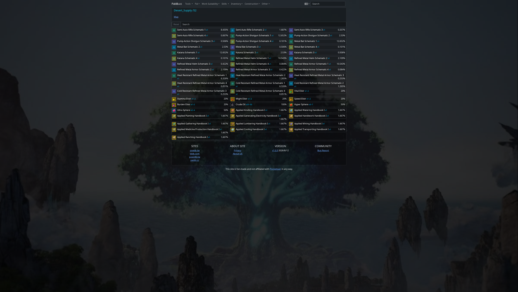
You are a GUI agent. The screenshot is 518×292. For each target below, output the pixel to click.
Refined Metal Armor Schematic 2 (194, 69)
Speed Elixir (300, 98)
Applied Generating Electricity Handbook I (257, 115)
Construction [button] (251, 3)
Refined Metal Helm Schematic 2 (310, 58)
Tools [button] (188, 3)
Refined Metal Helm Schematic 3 (193, 63)
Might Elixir (241, 98)
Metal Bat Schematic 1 (305, 41)
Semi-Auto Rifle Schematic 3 (308, 29)
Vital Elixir (299, 90)
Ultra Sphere (183, 110)
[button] (307, 3)
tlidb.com (195, 153)
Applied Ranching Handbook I (192, 137)
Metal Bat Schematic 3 (247, 46)
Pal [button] (196, 3)
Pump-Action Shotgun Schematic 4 (253, 41)
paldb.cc (194, 160)
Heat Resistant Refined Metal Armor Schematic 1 (202, 75)
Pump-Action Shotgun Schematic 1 (253, 35)
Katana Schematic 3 (304, 52)
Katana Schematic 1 (187, 52)
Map (176, 16)
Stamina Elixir (184, 98)
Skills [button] (224, 3)
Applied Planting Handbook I (192, 115)
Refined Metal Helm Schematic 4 (252, 63)
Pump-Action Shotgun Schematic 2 (312, 35)
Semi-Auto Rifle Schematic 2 (250, 29)
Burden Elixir (183, 104)
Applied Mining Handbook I (308, 123)
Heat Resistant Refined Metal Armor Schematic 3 (319, 75)
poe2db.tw (194, 156)
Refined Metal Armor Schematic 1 (311, 63)
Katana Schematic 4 (187, 58)
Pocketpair (275, 168)
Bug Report (323, 150)
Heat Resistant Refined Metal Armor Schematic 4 (202, 83)
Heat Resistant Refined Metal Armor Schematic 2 (260, 75)
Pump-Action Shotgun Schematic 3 (195, 41)
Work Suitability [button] (210, 3)
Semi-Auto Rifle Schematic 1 (191, 29)
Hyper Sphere (301, 104)
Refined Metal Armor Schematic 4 (311, 69)
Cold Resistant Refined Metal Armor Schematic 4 (260, 90)
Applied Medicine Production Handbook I (198, 129)
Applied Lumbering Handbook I (252, 123)
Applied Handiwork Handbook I (310, 115)
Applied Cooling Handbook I (250, 129)
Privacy (237, 150)
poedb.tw (195, 150)
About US (237, 153)
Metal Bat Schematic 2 (188, 46)
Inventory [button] (236, 3)
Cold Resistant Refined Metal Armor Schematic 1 (260, 83)
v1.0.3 (275, 150)
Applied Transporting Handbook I (311, 129)
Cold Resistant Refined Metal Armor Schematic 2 (319, 83)
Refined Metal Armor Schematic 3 (253, 69)
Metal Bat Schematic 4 (305, 46)
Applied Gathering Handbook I (192, 123)
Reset (176, 24)
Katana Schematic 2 (246, 52)
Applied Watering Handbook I (309, 110)
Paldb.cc (177, 4)
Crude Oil (240, 104)
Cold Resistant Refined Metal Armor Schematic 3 (201, 90)
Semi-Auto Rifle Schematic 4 (191, 35)
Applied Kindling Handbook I (250, 110)
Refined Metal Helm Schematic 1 (252, 58)
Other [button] (265, 3)
